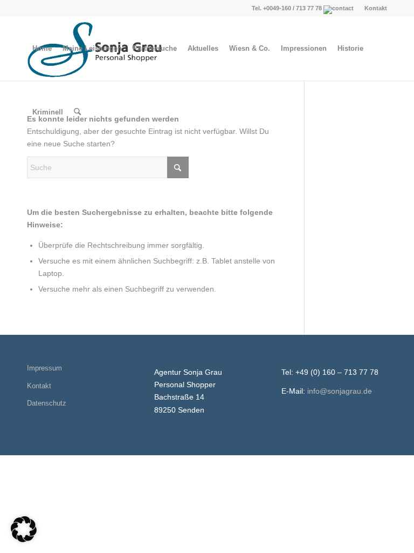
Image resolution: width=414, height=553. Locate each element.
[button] (23, 529)
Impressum (44, 368)
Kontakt (375, 8)
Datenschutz (46, 403)
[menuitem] (373, 8)
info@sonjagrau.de (339, 391)
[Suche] (77, 112)
